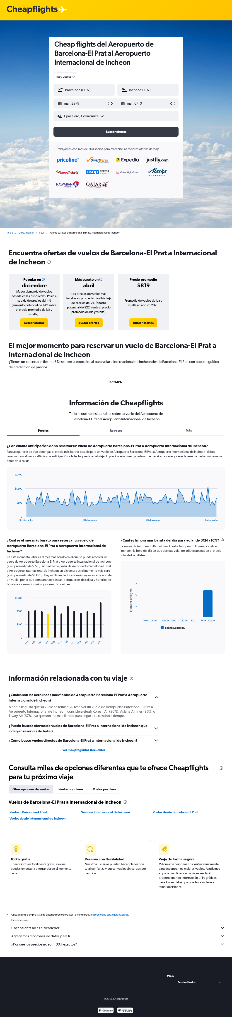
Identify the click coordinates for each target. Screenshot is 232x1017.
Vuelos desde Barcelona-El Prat (175, 812)
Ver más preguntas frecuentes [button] (83, 750)
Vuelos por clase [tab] (104, 789)
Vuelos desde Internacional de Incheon (37, 818)
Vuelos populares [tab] (70, 789)
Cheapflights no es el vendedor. (35, 928)
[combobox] (65, 76)
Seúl (41, 232)
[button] (82, 103)
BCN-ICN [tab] (116, 382)
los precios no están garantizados (109, 914)
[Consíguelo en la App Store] (125, 1010)
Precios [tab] (43, 430)
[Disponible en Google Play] (106, 1010)
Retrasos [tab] (116, 430)
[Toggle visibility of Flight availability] (173, 627)
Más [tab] (189, 430)
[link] (34, 322)
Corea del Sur (26, 232)
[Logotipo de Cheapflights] (32, 10)
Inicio (10, 232)
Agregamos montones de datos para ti (40, 936)
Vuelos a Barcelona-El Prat (28, 812)
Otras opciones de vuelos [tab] (30, 789)
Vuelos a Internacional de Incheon (105, 812)
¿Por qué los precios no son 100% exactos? (44, 944)
